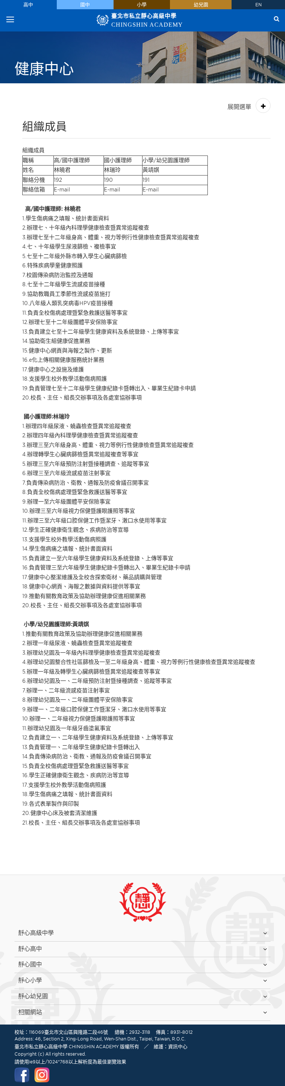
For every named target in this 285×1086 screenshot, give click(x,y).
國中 (85, 4)
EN (258, 4)
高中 (28, 4)
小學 (142, 4)
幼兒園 (201, 4)
